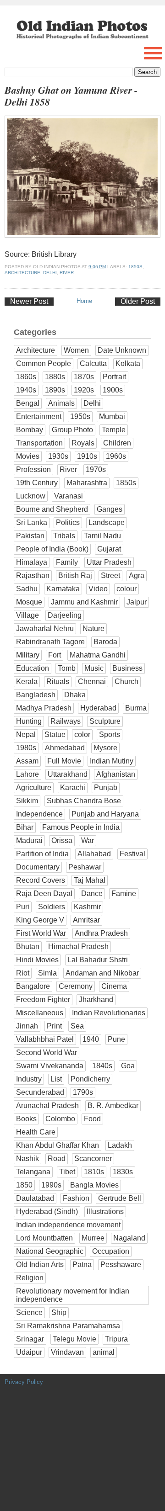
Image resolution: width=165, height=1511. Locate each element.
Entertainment (38, 416)
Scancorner (93, 1158)
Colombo (60, 1119)
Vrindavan (67, 1352)
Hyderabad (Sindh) (47, 1211)
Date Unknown (122, 350)
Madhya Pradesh (44, 708)
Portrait (114, 377)
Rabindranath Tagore (50, 642)
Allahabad (94, 854)
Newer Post (29, 301)
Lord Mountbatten (44, 1238)
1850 (24, 1185)
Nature (93, 628)
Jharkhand (96, 999)
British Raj (75, 575)
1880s (55, 377)
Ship (58, 1312)
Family (67, 562)
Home (84, 300)
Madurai (29, 840)
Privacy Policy (24, 1381)
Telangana (33, 1172)
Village (27, 615)
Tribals (64, 536)
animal (104, 1352)
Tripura (116, 1339)
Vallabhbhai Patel (45, 1039)
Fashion (76, 1198)
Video (98, 589)
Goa (128, 1066)
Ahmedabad (65, 748)
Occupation (110, 1251)
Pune (116, 1039)
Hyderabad (98, 708)
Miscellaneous (39, 1013)
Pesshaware (120, 1264)
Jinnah (27, 1026)
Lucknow (30, 496)
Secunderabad (40, 1092)
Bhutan (27, 946)
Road (57, 1158)
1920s (84, 390)
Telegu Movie (74, 1339)
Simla (47, 973)
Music (94, 668)
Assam (27, 761)
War (87, 840)
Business (127, 668)
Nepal (26, 734)
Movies (27, 456)
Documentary (38, 867)
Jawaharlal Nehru (45, 628)
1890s (55, 390)
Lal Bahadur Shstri (97, 960)
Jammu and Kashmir (84, 602)
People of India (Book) (52, 549)
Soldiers (51, 907)
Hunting (29, 721)
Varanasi (68, 496)
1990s (51, 1185)
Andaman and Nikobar (102, 973)
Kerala (27, 681)
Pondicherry (90, 1079)
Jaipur (136, 602)
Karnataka (63, 589)
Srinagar (30, 1339)
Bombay (29, 430)
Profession (33, 469)
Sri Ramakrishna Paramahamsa (68, 1326)
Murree (93, 1238)
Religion (30, 1278)
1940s (26, 390)
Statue (55, 734)
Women (76, 350)
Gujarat (109, 549)
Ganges (109, 509)
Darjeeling (65, 615)
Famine (123, 893)
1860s (26, 377)
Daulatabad (35, 1198)
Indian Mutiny (111, 761)
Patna (82, 1264)
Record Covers (40, 880)
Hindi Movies (37, 960)
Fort (54, 655)
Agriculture (33, 787)
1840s (102, 1066)
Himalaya (31, 562)
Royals (83, 443)
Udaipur (29, 1352)
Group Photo (72, 430)
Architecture (22, 272)
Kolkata (128, 363)
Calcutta (93, 363)
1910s (87, 456)
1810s (94, 1172)
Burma (136, 708)
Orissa (61, 840)
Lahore (27, 774)
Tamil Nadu (102, 536)
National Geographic (49, 1251)
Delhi (50, 272)
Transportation (39, 443)
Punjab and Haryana (105, 814)
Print (54, 1026)
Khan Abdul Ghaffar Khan (57, 1145)
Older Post (138, 301)
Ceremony (76, 986)
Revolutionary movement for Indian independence (72, 1295)
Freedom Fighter (43, 999)
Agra (136, 575)
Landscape (106, 522)
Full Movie (64, 761)
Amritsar (86, 920)
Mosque (29, 602)
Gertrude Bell (119, 1198)
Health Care (35, 1132)
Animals (61, 403)
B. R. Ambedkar (113, 1105)
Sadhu (27, 589)
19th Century (37, 483)
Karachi (72, 787)
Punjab (105, 787)
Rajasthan (33, 575)
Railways (65, 721)
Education (32, 668)
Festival (132, 854)
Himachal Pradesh (78, 946)
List (56, 1079)
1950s (80, 416)
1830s (123, 1172)
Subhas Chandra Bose (84, 801)
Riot (22, 973)
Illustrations (105, 1211)
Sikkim (27, 801)
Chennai (92, 681)
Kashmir (87, 907)
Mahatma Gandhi (98, 655)
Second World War (46, 1052)
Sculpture (105, 721)
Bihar (24, 827)
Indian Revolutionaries (108, 1013)
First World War (41, 933)
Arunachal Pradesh (47, 1105)
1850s (135, 266)
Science (29, 1312)
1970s (96, 469)
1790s (83, 1092)
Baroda (105, 642)
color (82, 734)
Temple (114, 430)
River (67, 272)
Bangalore (33, 986)
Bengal (27, 403)
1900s (113, 390)
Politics (68, 522)
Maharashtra (86, 483)
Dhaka (75, 695)
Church (126, 681)
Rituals (57, 681)
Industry (29, 1079)
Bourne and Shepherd (52, 509)
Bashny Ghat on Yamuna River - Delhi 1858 (71, 96)
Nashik (27, 1158)
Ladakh (120, 1145)
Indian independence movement (68, 1225)
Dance (92, 893)
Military (27, 655)
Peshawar (84, 867)
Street (110, 575)
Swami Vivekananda (49, 1066)
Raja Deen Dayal (44, 893)
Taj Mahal (89, 880)
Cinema (114, 986)
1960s (116, 456)
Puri (22, 907)
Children (117, 443)
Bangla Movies (94, 1185)
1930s (58, 456)
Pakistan (30, 536)
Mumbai (112, 416)
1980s (26, 748)
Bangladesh (35, 695)
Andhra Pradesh (101, 933)
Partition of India (42, 854)
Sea (77, 1026)
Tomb (67, 668)
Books (26, 1119)
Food (92, 1119)
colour (126, 589)
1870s (84, 377)
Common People (43, 363)
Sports (109, 734)
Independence (39, 814)
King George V (40, 920)
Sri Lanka (31, 522)
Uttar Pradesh (109, 562)
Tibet (67, 1172)
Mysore (105, 748)
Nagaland (129, 1238)
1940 (90, 1039)
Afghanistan (115, 774)
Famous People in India (81, 827)
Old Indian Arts (40, 1264)
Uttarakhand (68, 774)
